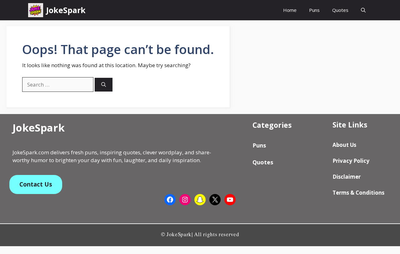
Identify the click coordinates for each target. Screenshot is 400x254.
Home (290, 10)
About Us (344, 144)
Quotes (340, 10)
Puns (314, 10)
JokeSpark (66, 10)
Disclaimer (346, 176)
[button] (363, 10)
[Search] (103, 85)
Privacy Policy (350, 160)
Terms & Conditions (358, 192)
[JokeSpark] (35, 10)
